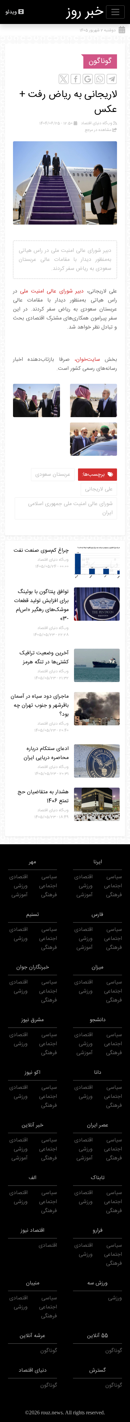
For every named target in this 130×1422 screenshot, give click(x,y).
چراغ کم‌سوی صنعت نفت (41, 550)
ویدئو (11, 12)
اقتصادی (83, 877)
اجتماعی (113, 886)
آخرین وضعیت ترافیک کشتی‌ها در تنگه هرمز (44, 658)
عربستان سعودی (52, 474)
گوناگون (100, 61)
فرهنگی (114, 895)
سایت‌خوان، (85, 359)
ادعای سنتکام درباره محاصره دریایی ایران (46, 753)
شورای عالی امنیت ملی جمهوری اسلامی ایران (70, 508)
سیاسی (114, 877)
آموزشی (84, 895)
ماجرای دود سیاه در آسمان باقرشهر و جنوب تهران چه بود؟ (40, 705)
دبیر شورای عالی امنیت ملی (50, 291)
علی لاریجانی (99, 489)
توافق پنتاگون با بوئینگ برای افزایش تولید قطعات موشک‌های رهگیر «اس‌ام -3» (41, 605)
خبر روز (85, 12)
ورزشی (86, 886)
